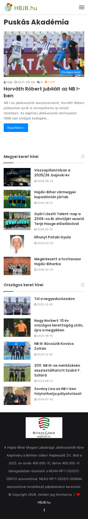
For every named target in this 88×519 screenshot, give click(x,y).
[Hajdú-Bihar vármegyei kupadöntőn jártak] (17, 199)
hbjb (9, 82)
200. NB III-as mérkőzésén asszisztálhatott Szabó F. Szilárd (57, 370)
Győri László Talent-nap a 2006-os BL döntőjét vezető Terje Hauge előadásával (59, 218)
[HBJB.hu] (21, 7)
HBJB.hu (44, 502)
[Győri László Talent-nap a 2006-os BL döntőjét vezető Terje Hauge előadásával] (17, 221)
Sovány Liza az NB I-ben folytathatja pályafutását (58, 391)
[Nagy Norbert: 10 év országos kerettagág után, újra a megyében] (17, 327)
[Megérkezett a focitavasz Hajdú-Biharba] (17, 266)
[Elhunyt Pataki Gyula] (17, 244)
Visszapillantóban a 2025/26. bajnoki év (52, 173)
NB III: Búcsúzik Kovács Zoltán (54, 346)
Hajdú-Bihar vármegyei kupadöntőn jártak (55, 194)
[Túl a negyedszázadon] (17, 306)
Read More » (15, 128)
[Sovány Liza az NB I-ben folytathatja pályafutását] (17, 396)
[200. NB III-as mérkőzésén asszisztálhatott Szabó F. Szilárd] (17, 372)
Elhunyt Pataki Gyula (52, 237)
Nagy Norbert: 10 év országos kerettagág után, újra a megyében (58, 325)
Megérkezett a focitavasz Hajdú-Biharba (57, 261)
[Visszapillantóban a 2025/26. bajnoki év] (17, 177)
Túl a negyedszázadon (54, 298)
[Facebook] (44, 510)
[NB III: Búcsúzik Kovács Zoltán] (17, 350)
